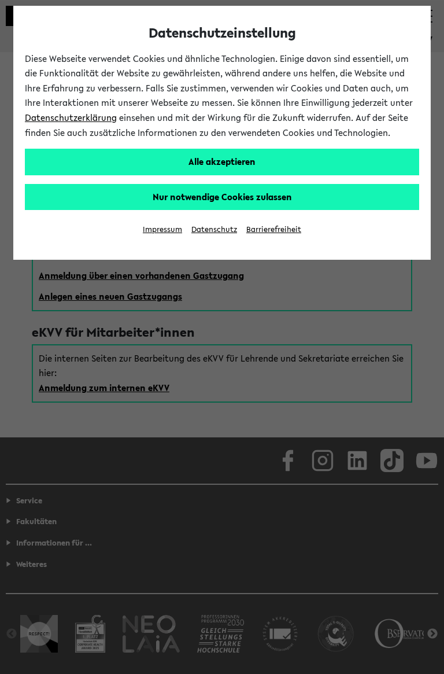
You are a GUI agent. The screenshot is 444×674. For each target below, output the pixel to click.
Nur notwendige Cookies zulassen (222, 196)
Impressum (162, 229)
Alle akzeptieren (222, 161)
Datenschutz (214, 229)
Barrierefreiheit (273, 229)
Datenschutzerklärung (71, 117)
